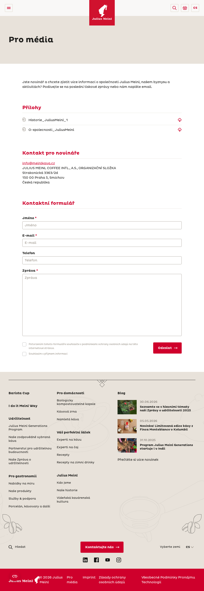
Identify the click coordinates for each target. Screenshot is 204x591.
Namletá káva (68, 419)
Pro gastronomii (23, 476)
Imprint (89, 577)
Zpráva (28, 270)
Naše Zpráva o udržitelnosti (20, 461)
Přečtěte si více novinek (138, 459)
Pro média (72, 579)
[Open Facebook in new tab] (96, 560)
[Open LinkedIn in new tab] (85, 560)
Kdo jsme (64, 483)
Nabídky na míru (21, 483)
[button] (174, 8)
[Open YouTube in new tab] (107, 560)
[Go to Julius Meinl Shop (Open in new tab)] (185, 8)
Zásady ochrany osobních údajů (112, 579)
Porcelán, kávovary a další (29, 506)
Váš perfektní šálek (73, 432)
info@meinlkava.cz (38, 163)
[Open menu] (9, 8)
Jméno (28, 218)
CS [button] (195, 8)
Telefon (28, 253)
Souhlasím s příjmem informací (48, 353)
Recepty (63, 455)
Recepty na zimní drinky (75, 462)
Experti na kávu (69, 440)
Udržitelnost (19, 419)
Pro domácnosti (70, 393)
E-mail (28, 235)
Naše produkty (20, 491)
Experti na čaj (67, 447)
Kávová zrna (67, 412)
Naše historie (67, 490)
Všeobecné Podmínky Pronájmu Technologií (168, 579)
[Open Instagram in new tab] (118, 560)
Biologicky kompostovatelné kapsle (76, 402)
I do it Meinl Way (23, 406)
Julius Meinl (67, 475)
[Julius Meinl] (102, 12)
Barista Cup (19, 393)
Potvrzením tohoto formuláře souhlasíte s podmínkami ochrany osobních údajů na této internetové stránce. (83, 346)
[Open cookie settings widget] (15, 576)
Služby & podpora (22, 499)
